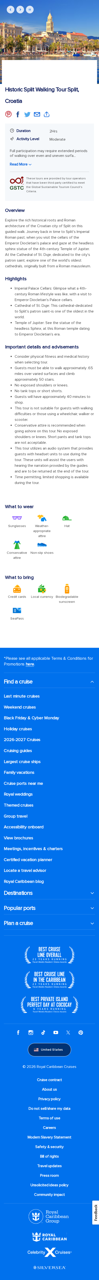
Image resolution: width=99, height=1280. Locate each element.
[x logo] (68, 1032)
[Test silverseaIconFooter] (49, 1267)
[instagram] (30, 1032)
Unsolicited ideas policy (50, 1185)
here (30, 664)
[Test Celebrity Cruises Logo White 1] (49, 1252)
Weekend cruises (20, 707)
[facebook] (18, 1032)
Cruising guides (18, 750)
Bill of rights (49, 1156)
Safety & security (49, 1146)
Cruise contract (49, 1079)
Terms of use (49, 1118)
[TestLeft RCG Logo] (49, 1216)
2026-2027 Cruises (22, 739)
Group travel (15, 816)
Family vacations (19, 772)
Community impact (49, 1194)
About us (49, 1089)
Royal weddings (18, 794)
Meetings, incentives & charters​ (33, 848)
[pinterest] (80, 1032)
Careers (49, 1127)
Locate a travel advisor (25, 870)
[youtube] (55, 1032)
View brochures (18, 838)
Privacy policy (49, 1099)
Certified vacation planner (28, 859)
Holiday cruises (18, 728)
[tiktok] (43, 1032)
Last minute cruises (22, 696)
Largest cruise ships (22, 761)
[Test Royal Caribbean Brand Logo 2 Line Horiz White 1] (49, 1236)
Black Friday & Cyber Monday (31, 717)
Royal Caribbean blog (24, 881)
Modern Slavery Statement (49, 1137)
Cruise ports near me (23, 783)
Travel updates (49, 1166)
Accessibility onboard (23, 827)
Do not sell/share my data (50, 1108)
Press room (49, 1175)
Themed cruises (18, 805)
